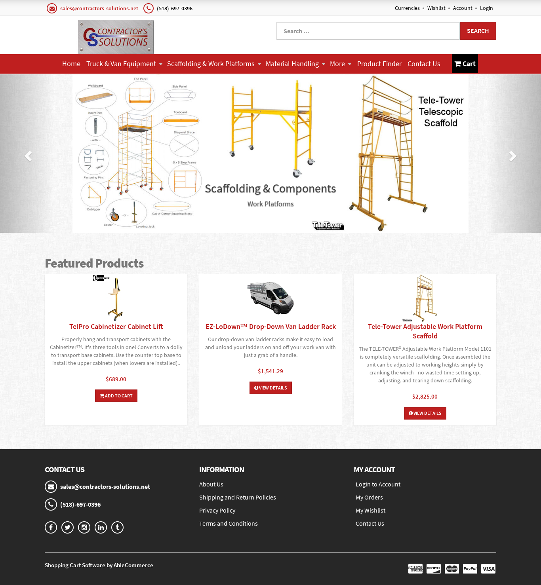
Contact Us (424, 63)
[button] (27, 153)
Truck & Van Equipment (121, 63)
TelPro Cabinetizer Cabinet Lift (116, 326)
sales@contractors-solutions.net (99, 8)
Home (71, 63)
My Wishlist (370, 510)
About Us (211, 484)
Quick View (116, 299)
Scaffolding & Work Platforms (211, 63)
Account (462, 7)
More (337, 63)
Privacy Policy (217, 510)
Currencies (407, 7)
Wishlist (436, 7)
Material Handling (292, 63)
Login (486, 7)
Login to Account (378, 484)
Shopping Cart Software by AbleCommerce (99, 565)
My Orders (369, 497)
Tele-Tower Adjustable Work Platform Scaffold (425, 331)
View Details (272, 388)
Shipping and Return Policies (237, 497)
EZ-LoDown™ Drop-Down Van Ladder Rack (271, 326)
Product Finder (379, 63)
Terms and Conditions (228, 523)
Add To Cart (118, 396)
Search (478, 30)
